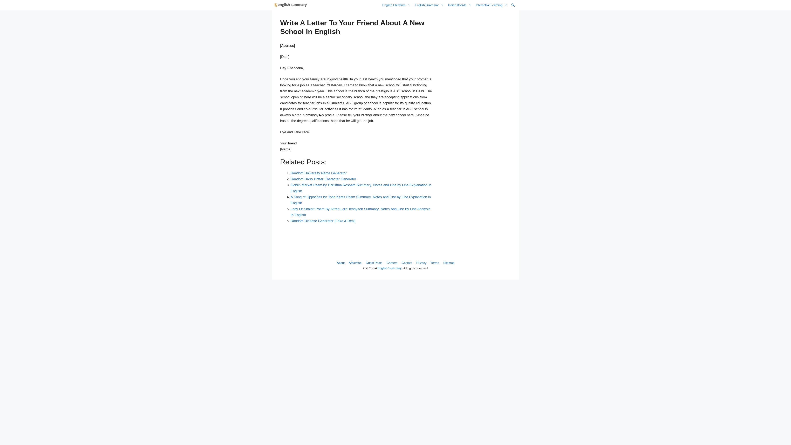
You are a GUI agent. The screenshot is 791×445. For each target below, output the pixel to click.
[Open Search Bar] (513, 5)
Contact (407, 263)
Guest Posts (374, 263)
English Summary (390, 268)
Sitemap (448, 263)
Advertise (355, 263)
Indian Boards (457, 5)
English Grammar (427, 5)
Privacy (421, 263)
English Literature (394, 5)
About (341, 263)
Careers (392, 263)
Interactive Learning (489, 5)
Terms (435, 263)
